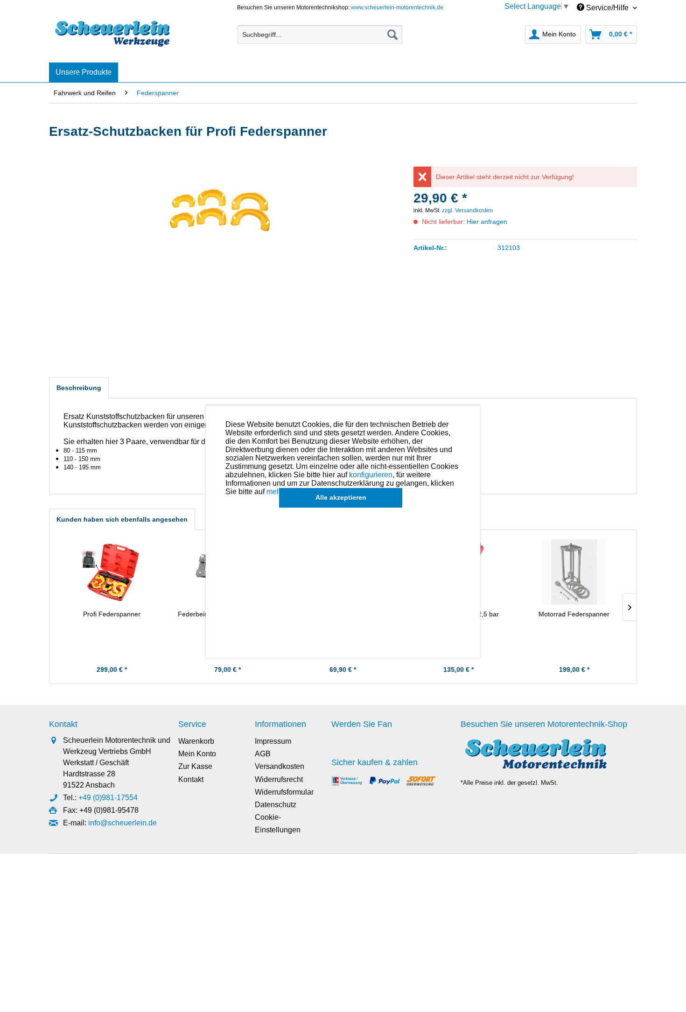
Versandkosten (279, 766)
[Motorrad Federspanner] (574, 572)
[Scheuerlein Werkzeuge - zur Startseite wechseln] (114, 32)
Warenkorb (196, 741)
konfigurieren (370, 475)
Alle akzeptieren (340, 497)
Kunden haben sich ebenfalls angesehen (122, 519)
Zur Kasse (195, 766)
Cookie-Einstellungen (278, 823)
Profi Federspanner (111, 614)
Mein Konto (197, 754)
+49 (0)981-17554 (108, 798)
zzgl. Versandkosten (467, 210)
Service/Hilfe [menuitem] (607, 8)
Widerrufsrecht (279, 779)
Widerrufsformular (284, 792)
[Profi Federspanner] (112, 572)
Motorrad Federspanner (574, 614)
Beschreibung (78, 387)
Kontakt (190, 779)
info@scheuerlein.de (122, 823)
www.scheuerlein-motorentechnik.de (397, 7)
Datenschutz (275, 805)
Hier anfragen (487, 221)
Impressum (273, 741)
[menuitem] (320, 34)
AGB (263, 754)
